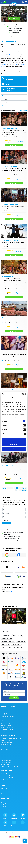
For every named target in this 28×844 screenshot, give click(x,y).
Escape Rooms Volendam (7, 748)
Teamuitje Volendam (6, 711)
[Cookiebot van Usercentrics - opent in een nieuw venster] (20, 394)
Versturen (6, 523)
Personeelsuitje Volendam (7, 716)
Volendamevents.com (14, 832)
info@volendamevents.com (9, 777)
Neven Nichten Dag (6, 644)
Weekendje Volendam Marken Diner (9, 766)
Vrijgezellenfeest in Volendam (8, 727)
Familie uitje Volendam (6, 635)
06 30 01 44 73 (6, 781)
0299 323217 (5, 779)
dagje (16, 64)
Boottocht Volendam (6, 746)
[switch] (24, 425)
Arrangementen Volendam (7, 759)
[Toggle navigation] (26, 2)
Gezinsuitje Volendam (17, 635)
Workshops (4, 803)
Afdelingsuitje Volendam (6, 713)
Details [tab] (14, 397)
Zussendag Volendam (16, 644)
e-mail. (10, 591)
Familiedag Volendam (21, 641)
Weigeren (14, 448)
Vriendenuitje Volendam (8, 721)
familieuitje (9, 54)
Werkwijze (3, 790)
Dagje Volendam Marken (7, 638)
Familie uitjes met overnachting (8, 641)
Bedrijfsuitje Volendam (8, 706)
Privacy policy (4, 794)
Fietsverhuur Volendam (17, 647)
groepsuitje (3, 56)
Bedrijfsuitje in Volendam (7, 709)
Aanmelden (14, 697)
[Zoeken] (1, 2)
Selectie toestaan (14, 444)
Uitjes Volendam (5, 714)
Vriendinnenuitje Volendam (7, 723)
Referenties (4, 788)
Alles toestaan (14, 439)
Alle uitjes (3, 801)
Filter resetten (23, 110)
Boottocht (3, 806)
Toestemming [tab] (5, 397)
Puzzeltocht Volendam (6, 750)
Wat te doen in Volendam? (7, 742)
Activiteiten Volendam (6, 647)
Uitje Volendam (4, 731)
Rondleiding (4, 804)
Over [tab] (23, 397)
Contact (3, 792)
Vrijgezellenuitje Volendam (7, 729)
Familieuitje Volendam (8, 754)
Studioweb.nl (14, 834)
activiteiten (3, 64)
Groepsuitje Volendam (6, 762)
